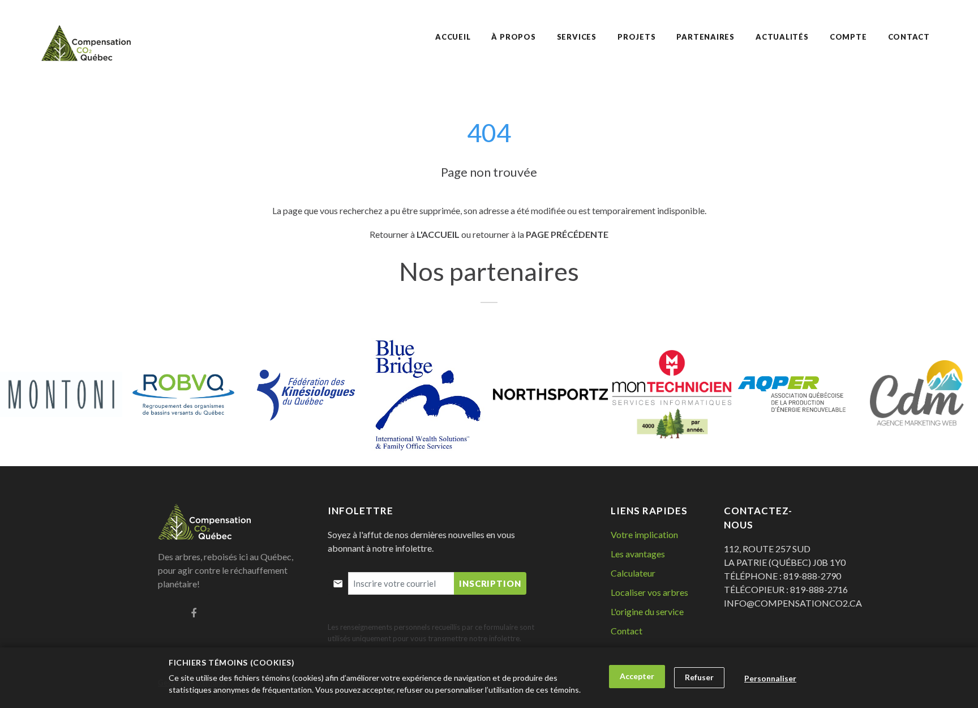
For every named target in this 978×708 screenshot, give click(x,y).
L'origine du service (647, 611)
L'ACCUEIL (438, 234)
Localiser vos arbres (649, 592)
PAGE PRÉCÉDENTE (567, 234)
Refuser (699, 677)
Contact (626, 630)
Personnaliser (770, 678)
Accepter (637, 676)
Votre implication (644, 534)
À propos (513, 36)
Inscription (490, 583)
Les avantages (638, 553)
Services (577, 36)
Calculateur (633, 573)
